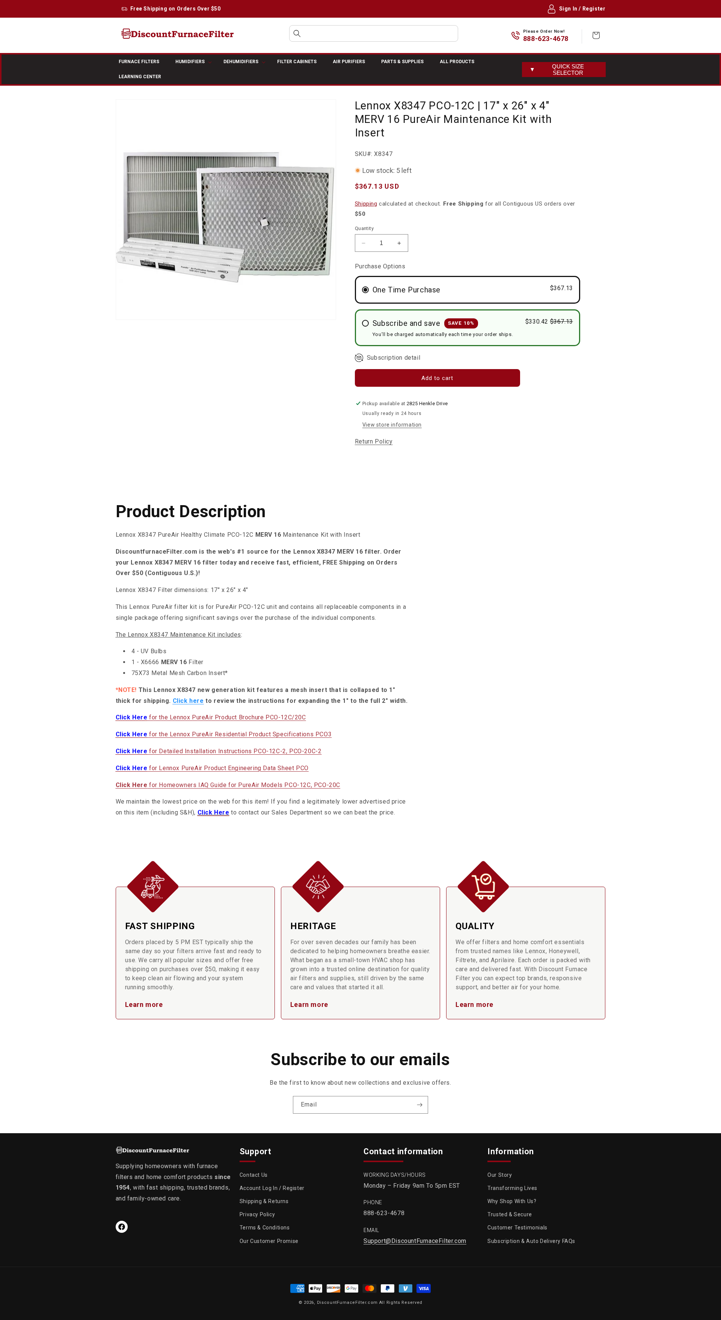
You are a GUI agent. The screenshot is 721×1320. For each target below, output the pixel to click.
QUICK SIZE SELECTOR (556, 69)
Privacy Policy (257, 1215)
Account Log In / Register (272, 1188)
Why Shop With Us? (511, 1202)
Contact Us (254, 1175)
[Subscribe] (419, 1105)
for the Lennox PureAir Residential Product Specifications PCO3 (224, 734)
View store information (392, 425)
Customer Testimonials (517, 1228)
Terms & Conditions (265, 1228)
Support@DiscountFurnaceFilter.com (415, 1240)
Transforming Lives (512, 1188)
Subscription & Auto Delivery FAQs (531, 1241)
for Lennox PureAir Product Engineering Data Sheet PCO (212, 768)
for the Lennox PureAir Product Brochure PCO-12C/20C (211, 717)
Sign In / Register (582, 9)
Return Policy (374, 441)
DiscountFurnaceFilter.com (347, 1302)
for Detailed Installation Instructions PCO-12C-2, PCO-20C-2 (219, 751)
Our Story (499, 1175)
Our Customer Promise (269, 1241)
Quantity (364, 228)
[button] (373, 33)
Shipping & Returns (264, 1202)
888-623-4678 (546, 38)
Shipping (366, 203)
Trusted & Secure (509, 1215)
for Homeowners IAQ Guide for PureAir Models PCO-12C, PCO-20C (228, 785)
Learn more (144, 1004)
